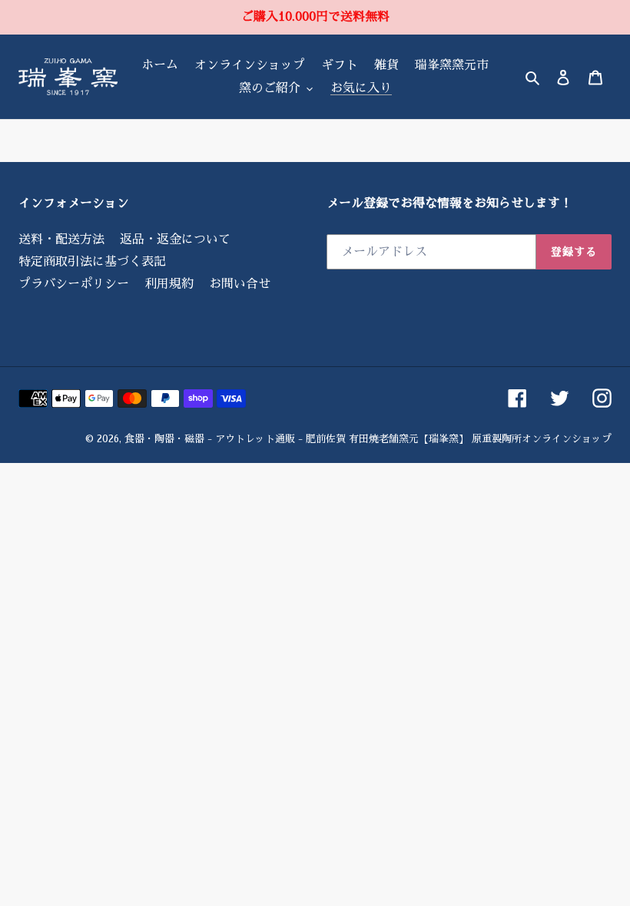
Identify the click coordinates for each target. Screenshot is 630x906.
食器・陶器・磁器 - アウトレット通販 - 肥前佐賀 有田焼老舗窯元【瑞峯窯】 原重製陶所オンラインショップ (368, 439)
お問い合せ (239, 284)
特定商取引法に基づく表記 (92, 262)
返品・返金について (175, 239)
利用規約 (169, 284)
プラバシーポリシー (73, 284)
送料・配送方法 (61, 239)
